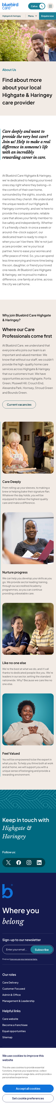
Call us (34, 6)
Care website (10, 1018)
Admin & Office (11, 994)
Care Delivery (10, 982)
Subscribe (42, 949)
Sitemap (7, 1037)
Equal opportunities (14, 1031)
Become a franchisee (15, 1025)
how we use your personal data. (23, 959)
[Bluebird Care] (10, 8)
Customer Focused (13, 988)
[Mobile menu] (50, 6)
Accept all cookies (28, 1088)
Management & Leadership (18, 1001)
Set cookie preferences (28, 1098)
